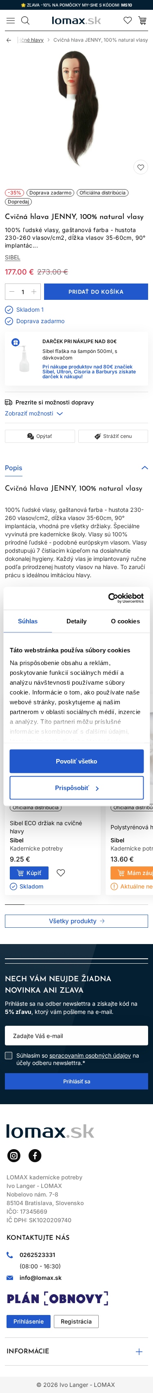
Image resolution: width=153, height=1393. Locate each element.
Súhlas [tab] (28, 620)
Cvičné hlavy (28, 40)
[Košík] (142, 20)
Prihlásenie (28, 1321)
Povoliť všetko (76, 760)
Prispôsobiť (72, 787)
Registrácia (76, 1321)
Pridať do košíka (96, 291)
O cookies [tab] (125, 620)
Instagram (14, 1155)
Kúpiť (34, 872)
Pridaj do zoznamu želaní (140, 167)
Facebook (35, 1155)
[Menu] (10, 20)
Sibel (12, 257)
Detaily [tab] (76, 620)
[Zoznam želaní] (127, 20)
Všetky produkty (73, 921)
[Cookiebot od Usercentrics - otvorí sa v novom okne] (109, 598)
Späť (12, 40)
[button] (76, 467)
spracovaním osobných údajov (90, 1055)
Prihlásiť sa (76, 1081)
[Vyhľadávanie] (25, 20)
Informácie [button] (28, 1351)
